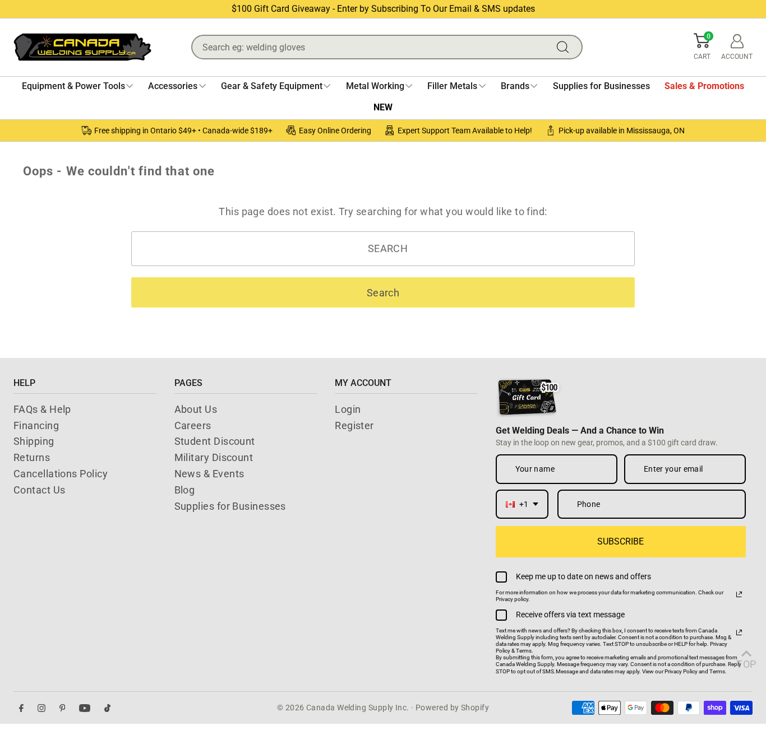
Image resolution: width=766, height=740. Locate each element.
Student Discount (214, 441)
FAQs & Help (42, 409)
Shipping (33, 441)
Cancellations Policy (60, 474)
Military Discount (213, 457)
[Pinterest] (62, 708)
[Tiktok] (107, 708)
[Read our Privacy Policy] (739, 594)
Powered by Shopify (452, 707)
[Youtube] (84, 708)
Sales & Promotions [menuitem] (704, 86)
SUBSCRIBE (620, 541)
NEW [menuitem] (383, 107)
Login (348, 409)
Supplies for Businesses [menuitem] (601, 86)
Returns (31, 457)
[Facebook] (21, 708)
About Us (196, 409)
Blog (184, 490)
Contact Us (39, 490)
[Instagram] (41, 708)
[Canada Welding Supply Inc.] (82, 47)
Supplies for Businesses (230, 506)
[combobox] (522, 504)
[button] (702, 47)
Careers (192, 425)
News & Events (209, 474)
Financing (36, 425)
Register (354, 425)
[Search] (565, 47)
